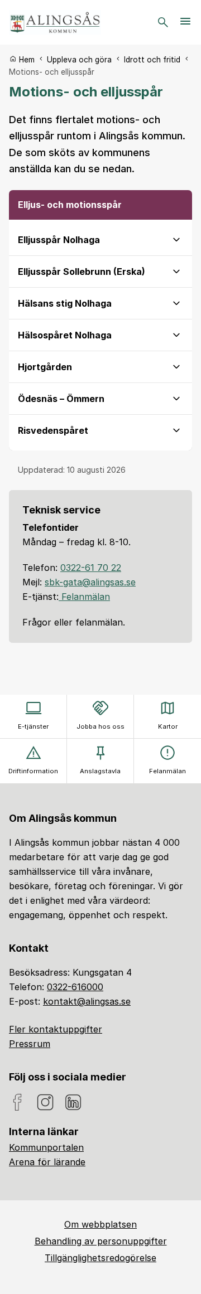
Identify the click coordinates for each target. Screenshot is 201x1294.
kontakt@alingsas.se (87, 1001)
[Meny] (185, 22)
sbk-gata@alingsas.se (90, 582)
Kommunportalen (46, 1147)
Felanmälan (84, 596)
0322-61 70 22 (90, 567)
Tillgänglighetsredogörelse (100, 1257)
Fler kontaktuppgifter (55, 1029)
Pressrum (29, 1043)
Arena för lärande (47, 1161)
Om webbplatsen (100, 1224)
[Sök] (163, 22)
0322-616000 (75, 986)
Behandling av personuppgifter (101, 1241)
